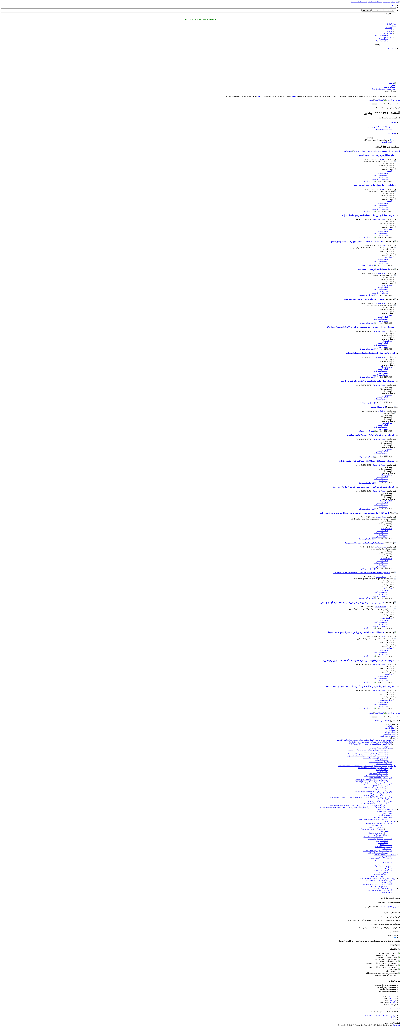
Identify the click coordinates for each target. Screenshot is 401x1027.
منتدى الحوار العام (385, 857)
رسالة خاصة (383, 177)
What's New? (391, 24)
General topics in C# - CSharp (373, 837)
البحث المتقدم (391, 48)
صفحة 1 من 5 (395, 100)
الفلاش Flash (387, 813)
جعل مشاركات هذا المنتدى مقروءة (380, 127)
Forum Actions (387, 33)
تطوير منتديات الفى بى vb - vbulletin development (375, 768)
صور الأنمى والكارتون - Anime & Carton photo (372, 819)
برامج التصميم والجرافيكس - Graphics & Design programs (368, 754)
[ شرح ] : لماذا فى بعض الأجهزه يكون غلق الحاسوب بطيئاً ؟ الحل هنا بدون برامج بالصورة (359, 660)
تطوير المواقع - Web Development (380, 778)
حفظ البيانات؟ (389, 14)
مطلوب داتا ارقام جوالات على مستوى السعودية (376, 155)
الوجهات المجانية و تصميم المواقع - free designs (372, 782)
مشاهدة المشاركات (381, 175)
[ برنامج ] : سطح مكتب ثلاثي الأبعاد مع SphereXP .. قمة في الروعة (368, 381)
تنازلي (391, 937)
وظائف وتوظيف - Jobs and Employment (374, 803)
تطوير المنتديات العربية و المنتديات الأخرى (377, 784)
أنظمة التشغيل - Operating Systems (384, 89)
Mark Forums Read (381, 35)
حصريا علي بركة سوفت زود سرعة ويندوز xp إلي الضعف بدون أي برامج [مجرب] (351, 602)
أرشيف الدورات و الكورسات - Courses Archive (376, 884)
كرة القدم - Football (381, 874)
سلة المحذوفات (386, 892)
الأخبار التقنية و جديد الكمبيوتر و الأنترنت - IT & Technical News (370, 744)
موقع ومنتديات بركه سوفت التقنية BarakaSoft (380, 1015)
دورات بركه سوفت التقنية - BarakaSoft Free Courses (378, 878)
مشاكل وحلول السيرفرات (379, 793)
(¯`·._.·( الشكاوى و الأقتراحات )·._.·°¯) (383, 888)
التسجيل (393, 5)
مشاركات (380, 151)
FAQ (390, 30)
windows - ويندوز (382, 841)
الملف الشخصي (382, 173)
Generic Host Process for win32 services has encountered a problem (361, 573)
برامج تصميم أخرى (385, 815)
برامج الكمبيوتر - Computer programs (375, 752)
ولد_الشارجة (382, 411)
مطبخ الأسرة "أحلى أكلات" (383, 866)
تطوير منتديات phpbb (380, 786)
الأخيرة (377, 100)
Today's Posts (383, 39)
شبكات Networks (386, 845)
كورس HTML (387, 882)
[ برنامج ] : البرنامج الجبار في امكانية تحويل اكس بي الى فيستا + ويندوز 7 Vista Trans (360, 686)
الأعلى (375, 720)
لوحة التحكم (392, 726)
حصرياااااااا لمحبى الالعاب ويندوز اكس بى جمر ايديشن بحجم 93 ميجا (356, 632)
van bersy (383, 245)
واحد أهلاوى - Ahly (377, 876)
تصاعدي (391, 935)
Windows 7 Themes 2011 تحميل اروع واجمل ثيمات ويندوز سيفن (357, 241)
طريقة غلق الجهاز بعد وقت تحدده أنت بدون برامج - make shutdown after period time (355, 513)
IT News (385, 746)
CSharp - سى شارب (381, 835)
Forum (394, 26)
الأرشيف (393, 1017)
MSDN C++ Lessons (376, 827)
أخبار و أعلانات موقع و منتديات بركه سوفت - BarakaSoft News (370, 742)
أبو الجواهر (382, 159)
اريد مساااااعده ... (378, 407)
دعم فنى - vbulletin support (378, 774)
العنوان (397, 151)
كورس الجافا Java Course (379, 886)
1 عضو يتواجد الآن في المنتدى (390, 906)
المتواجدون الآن (390, 732)
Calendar (389, 31)
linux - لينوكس (383, 843)
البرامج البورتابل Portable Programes (375, 758)
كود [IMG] (392, 1001)
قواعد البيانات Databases (383, 847)
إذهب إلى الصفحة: (389, 104)
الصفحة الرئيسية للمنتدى (387, 736)
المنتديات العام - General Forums (385, 855)
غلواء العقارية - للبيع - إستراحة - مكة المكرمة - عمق (374, 185)
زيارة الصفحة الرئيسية (380, 179)
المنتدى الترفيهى (386, 863)
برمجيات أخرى (387, 849)
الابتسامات (392, 999)
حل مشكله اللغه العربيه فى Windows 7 (374, 269)
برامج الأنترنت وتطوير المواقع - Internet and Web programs (368, 750)
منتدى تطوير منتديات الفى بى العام (376, 776)
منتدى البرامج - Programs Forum (381, 748)
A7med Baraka (381, 273)
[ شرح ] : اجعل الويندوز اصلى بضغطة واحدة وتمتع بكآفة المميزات (368, 215)
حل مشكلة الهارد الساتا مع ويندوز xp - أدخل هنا (364, 543)
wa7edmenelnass (380, 547)
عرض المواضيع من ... (392, 917)
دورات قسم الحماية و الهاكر (378, 853)
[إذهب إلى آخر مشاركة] (367, 181)
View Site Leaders (382, 41)
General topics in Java (376, 833)
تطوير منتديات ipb (381, 789)
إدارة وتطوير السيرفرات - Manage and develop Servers (373, 791)
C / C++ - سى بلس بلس (379, 825)
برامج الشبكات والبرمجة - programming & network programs (367, 756)
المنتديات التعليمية (390, 87)
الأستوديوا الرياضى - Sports (383, 870)
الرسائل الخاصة (390, 728)
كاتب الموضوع (389, 151)
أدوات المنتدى (393, 122)
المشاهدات (372, 151)
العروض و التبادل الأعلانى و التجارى (380, 801)
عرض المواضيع (384, 140)
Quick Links (388, 37)
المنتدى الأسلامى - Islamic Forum (380, 859)
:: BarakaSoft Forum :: (379, 219)
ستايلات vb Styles (382, 770)
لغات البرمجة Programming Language (379, 823)
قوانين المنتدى (395, 1008)
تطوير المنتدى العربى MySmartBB (376, 788)
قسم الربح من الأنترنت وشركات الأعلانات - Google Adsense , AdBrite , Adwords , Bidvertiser (360, 797)
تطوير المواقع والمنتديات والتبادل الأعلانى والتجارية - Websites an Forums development (367, 766)
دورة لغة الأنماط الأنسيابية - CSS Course (378, 880)
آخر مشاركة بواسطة (361, 151)
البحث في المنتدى (392, 133)
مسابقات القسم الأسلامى (379, 861)
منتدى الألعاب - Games (384, 764)
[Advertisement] (200, 65)
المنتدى (393, 85)
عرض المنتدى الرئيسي (384, 129)
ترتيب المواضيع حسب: (392, 924)
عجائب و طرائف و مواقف (379, 864)
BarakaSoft (396, 1025)
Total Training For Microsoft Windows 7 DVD (364, 299)
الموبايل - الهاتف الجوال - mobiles (380, 762)
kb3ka (384, 636)
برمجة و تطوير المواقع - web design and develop (371, 780)
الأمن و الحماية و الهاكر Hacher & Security (377, 851)
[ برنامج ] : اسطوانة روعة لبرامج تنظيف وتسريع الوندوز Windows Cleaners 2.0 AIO (361, 327)
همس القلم (388, 868)
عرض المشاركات (370, 140)
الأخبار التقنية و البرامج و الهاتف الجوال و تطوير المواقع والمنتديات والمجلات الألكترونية (366, 740)
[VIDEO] (393, 1002)
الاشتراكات (392, 730)
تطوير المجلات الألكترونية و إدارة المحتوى (378, 795)
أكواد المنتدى (391, 997)
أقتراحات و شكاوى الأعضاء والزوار (380, 890)
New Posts (388, 28)
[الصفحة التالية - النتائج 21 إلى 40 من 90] (383, 100)
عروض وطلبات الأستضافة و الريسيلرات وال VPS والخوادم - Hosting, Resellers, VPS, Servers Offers (354, 807)
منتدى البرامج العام (381, 760)
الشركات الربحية (382, 799)
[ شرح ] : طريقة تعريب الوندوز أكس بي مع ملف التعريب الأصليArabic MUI (364, 487)
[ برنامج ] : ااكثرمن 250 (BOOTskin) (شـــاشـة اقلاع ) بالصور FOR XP (366, 461)
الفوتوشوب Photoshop (384, 811)
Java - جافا (384, 831)
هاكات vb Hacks (382, 772)
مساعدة (393, 7)
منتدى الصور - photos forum (382, 817)
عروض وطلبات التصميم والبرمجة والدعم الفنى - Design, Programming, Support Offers (358, 805)
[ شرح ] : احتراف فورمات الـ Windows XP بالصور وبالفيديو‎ (371, 435)
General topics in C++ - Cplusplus (372, 829)
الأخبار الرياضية (382, 872)
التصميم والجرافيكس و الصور (386, 809)
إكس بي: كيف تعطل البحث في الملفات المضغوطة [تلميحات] (370, 353)
